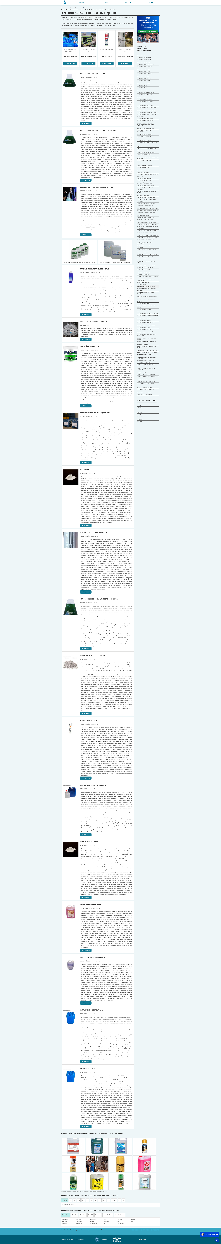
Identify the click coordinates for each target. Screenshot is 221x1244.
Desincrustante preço (144, 140)
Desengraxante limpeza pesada (146, 110)
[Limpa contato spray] (97, 1182)
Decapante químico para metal (146, 92)
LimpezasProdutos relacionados (144, 48)
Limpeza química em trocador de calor (146, 192)
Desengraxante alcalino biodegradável (144, 310)
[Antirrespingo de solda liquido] (79, 251)
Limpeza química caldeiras (144, 178)
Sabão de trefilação (143, 274)
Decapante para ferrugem (145, 73)
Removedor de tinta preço (145, 267)
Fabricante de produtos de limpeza (147, 350)
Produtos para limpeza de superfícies (144, 246)
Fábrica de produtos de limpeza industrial (146, 149)
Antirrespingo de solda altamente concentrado (147, 279)
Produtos (129, 2)
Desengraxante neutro (144, 329)
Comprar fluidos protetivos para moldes (147, 300)
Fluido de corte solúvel (144, 354)
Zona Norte (74, 1215)
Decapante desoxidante (144, 57)
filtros (139, 405)
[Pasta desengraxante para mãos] (73, 1146)
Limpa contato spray (143, 170)
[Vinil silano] (70, 484)
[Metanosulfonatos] (70, 1083)
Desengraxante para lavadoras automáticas (146, 335)
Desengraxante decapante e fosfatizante (145, 102)
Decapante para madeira (144, 78)
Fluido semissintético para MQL (146, 374)
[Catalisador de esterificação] (70, 1024)
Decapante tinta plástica (144, 94)
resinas (139, 414)
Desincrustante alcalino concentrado (144, 131)
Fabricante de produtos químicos (147, 352)
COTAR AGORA (106, 63)
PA (123, 1200)
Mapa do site (155, 1230)
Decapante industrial (110, 9)
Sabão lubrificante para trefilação (147, 276)
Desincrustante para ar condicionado (144, 137)
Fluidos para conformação (145, 379)
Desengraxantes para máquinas (146, 341)
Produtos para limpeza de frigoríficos (144, 243)
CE (108, 1200)
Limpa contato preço (143, 167)
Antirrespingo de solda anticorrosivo (144, 283)
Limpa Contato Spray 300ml (144, 392)
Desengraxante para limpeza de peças (146, 339)
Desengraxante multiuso (144, 327)
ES (79, 1200)
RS (95, 1200)
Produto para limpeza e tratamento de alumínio (147, 227)
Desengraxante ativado (144, 318)
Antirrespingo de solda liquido (146, 286)
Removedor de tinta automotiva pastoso (146, 262)
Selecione (64, 1200)
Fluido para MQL (141, 372)
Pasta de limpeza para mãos (145, 220)
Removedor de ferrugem (144, 252)
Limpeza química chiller (144, 180)
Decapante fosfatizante (144, 59)
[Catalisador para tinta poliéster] (70, 799)
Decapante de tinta (142, 55)
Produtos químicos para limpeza (146, 249)
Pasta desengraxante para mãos (146, 222)
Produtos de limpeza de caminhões (147, 235)
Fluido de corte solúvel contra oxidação (146, 358)
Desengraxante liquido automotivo (147, 112)
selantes (140, 417)
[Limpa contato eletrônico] (144, 1146)
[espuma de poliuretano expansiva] (70, 547)
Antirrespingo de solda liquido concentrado (146, 289)
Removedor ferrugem (143, 269)
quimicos (139, 412)
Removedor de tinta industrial (146, 265)
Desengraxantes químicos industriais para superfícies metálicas (145, 124)
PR (87, 1200)
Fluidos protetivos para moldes (146, 381)
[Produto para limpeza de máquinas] (121, 1182)
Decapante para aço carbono (145, 64)
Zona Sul (90, 1215)
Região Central (65, 1215)
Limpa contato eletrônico (144, 165)
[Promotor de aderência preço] (70, 670)
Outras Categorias (146, 401)
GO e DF (114, 1200)
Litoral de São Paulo (119, 1215)
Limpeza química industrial (144, 195)
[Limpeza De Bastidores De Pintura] (70, 336)
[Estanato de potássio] (70, 856)
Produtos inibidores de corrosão (147, 237)
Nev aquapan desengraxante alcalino (145, 384)
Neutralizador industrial (144, 215)
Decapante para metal (143, 80)
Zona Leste (98, 1215)
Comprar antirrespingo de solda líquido (147, 297)
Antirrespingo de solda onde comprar (145, 293)
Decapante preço (142, 87)
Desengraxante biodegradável (146, 322)
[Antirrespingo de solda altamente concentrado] (70, 613)
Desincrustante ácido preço (145, 128)
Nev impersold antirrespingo (145, 389)
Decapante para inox (143, 76)
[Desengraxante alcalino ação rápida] (70, 427)
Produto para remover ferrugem (96, 9)
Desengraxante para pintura (145, 120)
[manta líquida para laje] (70, 361)
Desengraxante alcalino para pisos (147, 315)
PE (100, 1200)
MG (74, 1200)
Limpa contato (141, 163)
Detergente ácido (142, 344)
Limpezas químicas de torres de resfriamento (146, 200)
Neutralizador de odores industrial (80, 9)
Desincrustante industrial (145, 134)
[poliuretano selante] (70, 735)
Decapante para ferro (143, 71)
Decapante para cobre (143, 69)
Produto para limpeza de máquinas (147, 224)
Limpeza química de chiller (144, 183)
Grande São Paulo (107, 1215)
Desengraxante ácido (143, 303)
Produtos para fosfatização (145, 240)
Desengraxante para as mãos (145, 332)
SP (83, 1200)
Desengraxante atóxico (144, 320)
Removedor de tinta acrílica (145, 259)
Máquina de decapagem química (146, 203)
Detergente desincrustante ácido (147, 142)
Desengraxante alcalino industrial (147, 313)
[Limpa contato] (97, 1146)
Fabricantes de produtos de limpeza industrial (147, 157)
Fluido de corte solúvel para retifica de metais (146, 365)
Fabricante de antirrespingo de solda (146, 347)
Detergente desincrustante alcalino (145, 145)
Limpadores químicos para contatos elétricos (147, 175)
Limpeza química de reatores (145, 185)
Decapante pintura (142, 85)
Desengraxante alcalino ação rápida (146, 306)
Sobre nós (104, 2)
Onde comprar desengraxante (146, 217)
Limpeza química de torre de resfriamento (145, 188)
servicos (139, 419)
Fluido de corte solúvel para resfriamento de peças (146, 361)
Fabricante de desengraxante (146, 152)
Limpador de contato (143, 172)
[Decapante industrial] (73, 1164)
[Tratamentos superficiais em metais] (70, 283)
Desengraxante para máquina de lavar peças (146, 115)
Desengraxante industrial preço (147, 107)
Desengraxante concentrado (146, 325)
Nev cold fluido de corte (144, 387)
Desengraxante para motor (145, 118)
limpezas (139, 407)
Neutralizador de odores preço (146, 213)
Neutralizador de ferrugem (145, 206)
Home (132, 1230)
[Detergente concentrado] (70, 919)
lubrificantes (141, 410)
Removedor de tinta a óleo (145, 256)
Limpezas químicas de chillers (146, 197)
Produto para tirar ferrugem (146, 233)
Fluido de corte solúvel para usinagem (146, 369)
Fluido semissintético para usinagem (147, 376)
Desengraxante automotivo (145, 99)
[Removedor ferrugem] (121, 1164)
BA (104, 1200)
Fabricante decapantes (144, 154)
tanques (139, 421)
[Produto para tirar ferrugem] (144, 1182)
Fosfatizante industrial (144, 160)
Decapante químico (142, 90)
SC (91, 1200)
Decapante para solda (143, 83)
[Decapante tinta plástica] (73, 1182)
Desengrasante (141, 97)
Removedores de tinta (143, 272)
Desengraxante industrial (145, 105)
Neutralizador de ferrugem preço (147, 208)
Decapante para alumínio (144, 66)
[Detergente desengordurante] (70, 972)
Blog (151, 2)
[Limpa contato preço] (121, 1146)
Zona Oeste (83, 1215)
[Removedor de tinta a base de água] (144, 1164)
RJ (70, 1200)
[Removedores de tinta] (97, 1164)
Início (81, 2)
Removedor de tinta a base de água (147, 254)
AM (119, 1200)
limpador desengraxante (144, 394)
